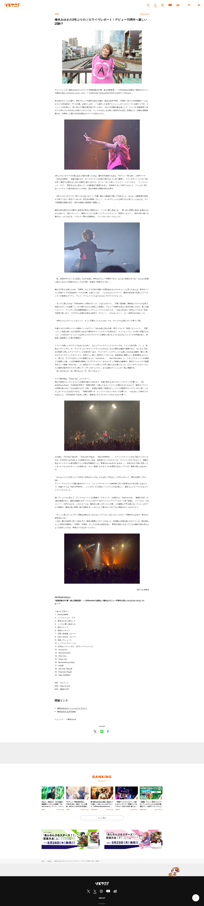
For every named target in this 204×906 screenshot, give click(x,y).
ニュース (59, 719)
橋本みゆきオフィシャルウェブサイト (72, 708)
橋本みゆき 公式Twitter (66, 711)
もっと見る (102, 818)
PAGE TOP (195, 897)
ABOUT (102, 898)
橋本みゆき (72, 719)
